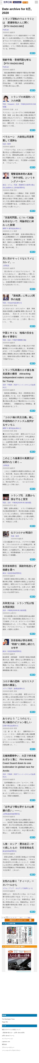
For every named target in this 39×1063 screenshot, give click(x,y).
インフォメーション (7, 1038)
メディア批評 (7, 688)
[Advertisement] (19, 992)
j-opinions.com (6, 1041)
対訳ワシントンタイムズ (23, 385)
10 (20, 917)
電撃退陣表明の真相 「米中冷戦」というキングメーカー (23, 178)
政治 (4, 185)
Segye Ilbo (5, 1022)
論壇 (15, 688)
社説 (4, 144)
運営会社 (4, 1044)
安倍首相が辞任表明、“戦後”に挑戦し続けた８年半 (23, 644)
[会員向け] (9, 187)
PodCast (6, 30)
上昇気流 (6, 266)
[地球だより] (28, 888)
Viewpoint (10, 104)
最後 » (29, 917)
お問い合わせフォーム (8, 1035)
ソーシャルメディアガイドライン (11, 1050)
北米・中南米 (21, 104)
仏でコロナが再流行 (22, 532)
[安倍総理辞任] (19, 187)
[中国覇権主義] (21, 340)
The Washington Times (8, 1019)
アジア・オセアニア (16, 888)
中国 (14, 340)
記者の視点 (7, 726)
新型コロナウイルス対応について (11, 1029)
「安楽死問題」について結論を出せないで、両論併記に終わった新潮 (18, 221)
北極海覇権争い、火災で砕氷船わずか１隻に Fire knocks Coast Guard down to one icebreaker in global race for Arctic (19, 763)
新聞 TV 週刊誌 (8, 228)
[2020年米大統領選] (24, 503)
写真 (4, 104)
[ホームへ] (12, 2)
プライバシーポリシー (8, 1047)
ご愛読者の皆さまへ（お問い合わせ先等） (13, 1032)
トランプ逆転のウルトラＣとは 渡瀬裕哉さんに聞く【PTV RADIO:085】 (18, 22)
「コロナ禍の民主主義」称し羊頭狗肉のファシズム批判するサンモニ (18, 421)
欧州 (9, 144)
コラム (9, 185)
